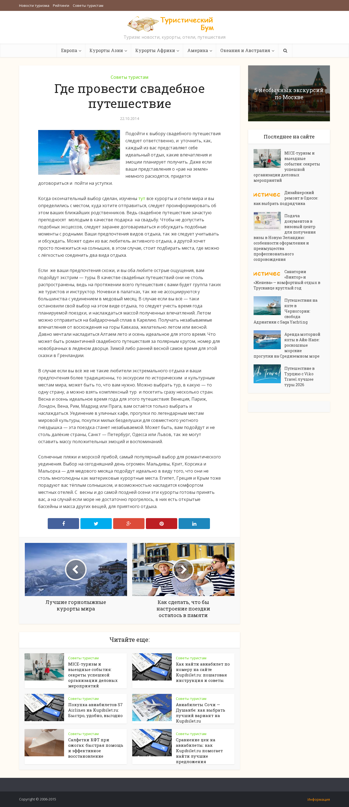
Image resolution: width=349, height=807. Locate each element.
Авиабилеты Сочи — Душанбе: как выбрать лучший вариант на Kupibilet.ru (200, 713)
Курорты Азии (106, 50)
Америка (197, 50)
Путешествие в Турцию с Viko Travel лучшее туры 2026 (299, 376)
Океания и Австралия (245, 50)
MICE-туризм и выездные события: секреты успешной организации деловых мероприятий (93, 674)
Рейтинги (61, 5)
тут (141, 198)
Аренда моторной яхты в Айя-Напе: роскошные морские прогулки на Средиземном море (287, 345)
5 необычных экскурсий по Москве (289, 93)
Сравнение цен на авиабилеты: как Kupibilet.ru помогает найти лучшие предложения (199, 750)
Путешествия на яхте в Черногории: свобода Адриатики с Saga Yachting (285, 311)
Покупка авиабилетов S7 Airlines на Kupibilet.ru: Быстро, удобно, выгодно (95, 710)
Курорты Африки (155, 50)
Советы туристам (88, 5)
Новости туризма (34, 5)
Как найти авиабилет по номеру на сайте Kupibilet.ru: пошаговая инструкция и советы (203, 672)
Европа (69, 50)
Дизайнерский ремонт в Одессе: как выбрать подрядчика (286, 198)
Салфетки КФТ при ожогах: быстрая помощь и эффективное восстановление (95, 748)
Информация (319, 799)
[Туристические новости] (174, 23)
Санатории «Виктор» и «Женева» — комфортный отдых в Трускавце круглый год (287, 280)
